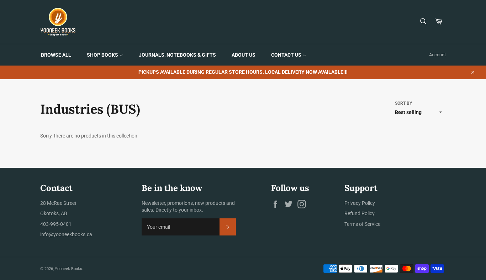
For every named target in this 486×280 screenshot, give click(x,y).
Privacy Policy (359, 203)
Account (437, 54)
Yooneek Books (68, 268)
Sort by (403, 103)
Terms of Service (362, 224)
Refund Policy (359, 213)
